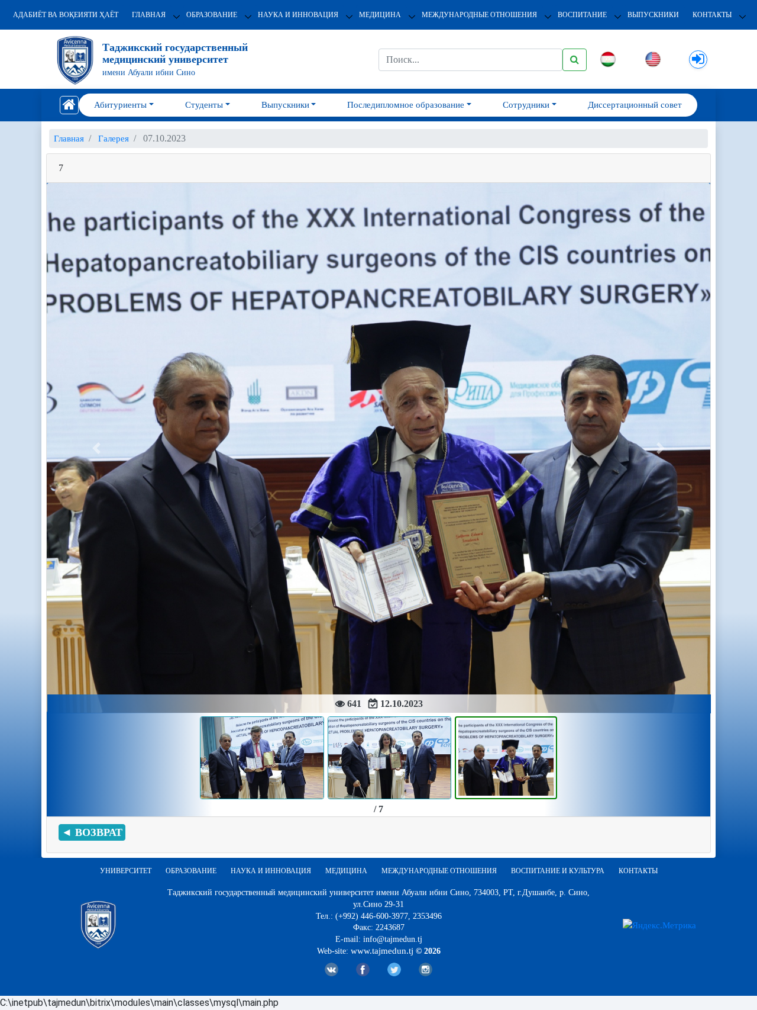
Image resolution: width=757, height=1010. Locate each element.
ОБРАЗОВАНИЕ (211, 15)
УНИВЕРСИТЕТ (125, 871)
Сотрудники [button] (526, 105)
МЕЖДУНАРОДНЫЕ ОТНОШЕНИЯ (479, 15)
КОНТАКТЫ (712, 15)
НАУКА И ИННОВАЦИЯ (298, 15)
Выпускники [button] (285, 105)
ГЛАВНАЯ (149, 15)
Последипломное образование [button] (405, 105)
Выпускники (653, 15)
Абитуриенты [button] (120, 105)
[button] (96, 448)
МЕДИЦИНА (380, 15)
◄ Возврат (92, 832)
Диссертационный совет (635, 105)
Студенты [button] (204, 105)
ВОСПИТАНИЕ (582, 15)
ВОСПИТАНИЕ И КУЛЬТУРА (557, 871)
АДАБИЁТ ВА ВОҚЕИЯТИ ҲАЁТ (65, 15)
